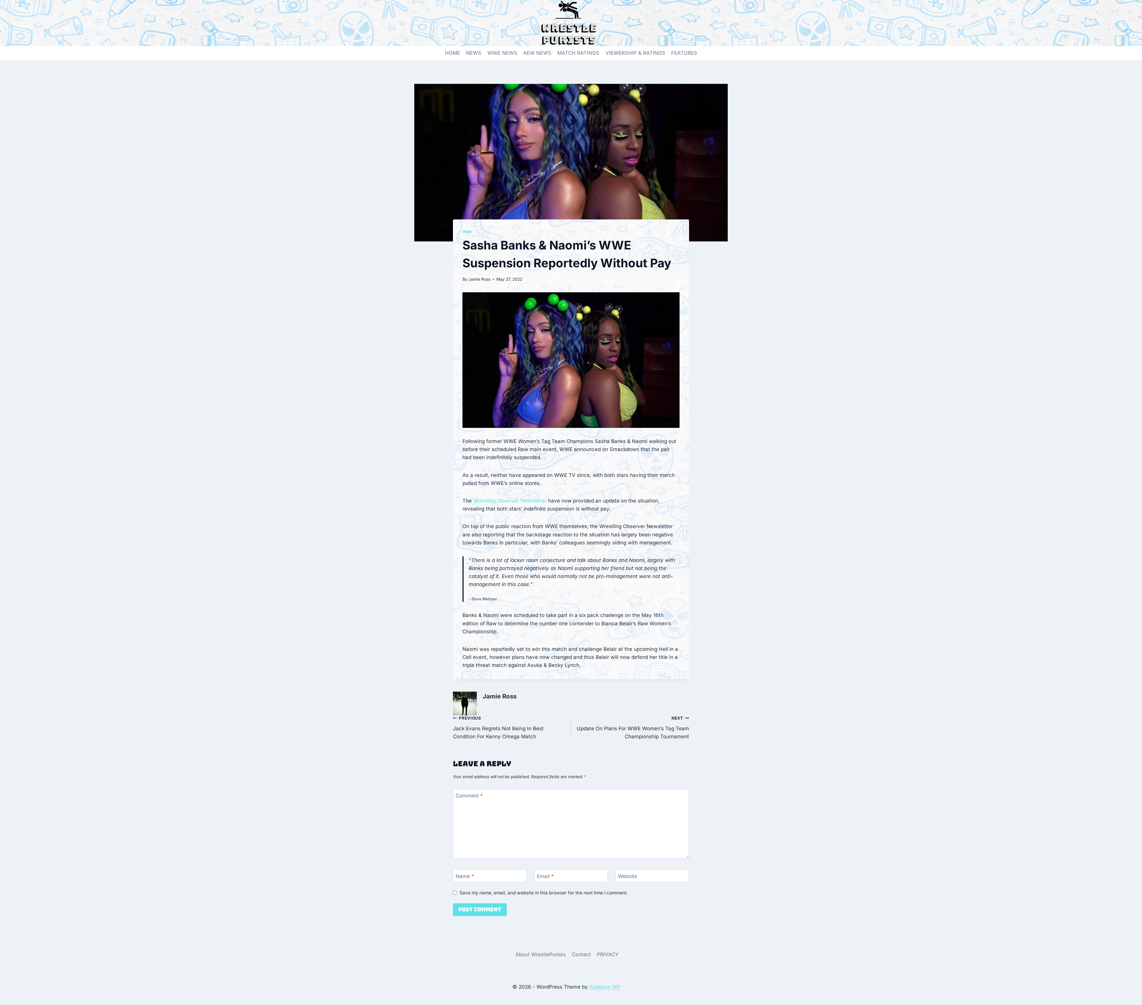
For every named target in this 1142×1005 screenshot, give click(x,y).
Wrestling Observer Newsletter (510, 501)
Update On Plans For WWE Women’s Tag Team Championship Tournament (633, 727)
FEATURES (684, 53)
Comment (469, 796)
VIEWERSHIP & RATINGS (635, 53)
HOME (452, 53)
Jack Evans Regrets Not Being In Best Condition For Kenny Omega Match (498, 727)
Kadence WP (604, 987)
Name (465, 876)
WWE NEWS (502, 53)
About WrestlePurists (540, 954)
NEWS (473, 53)
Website (627, 876)
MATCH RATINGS (578, 53)
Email (545, 876)
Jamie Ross (479, 279)
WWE (467, 232)
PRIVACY (608, 954)
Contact (581, 954)
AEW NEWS (537, 53)
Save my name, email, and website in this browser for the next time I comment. (543, 893)
